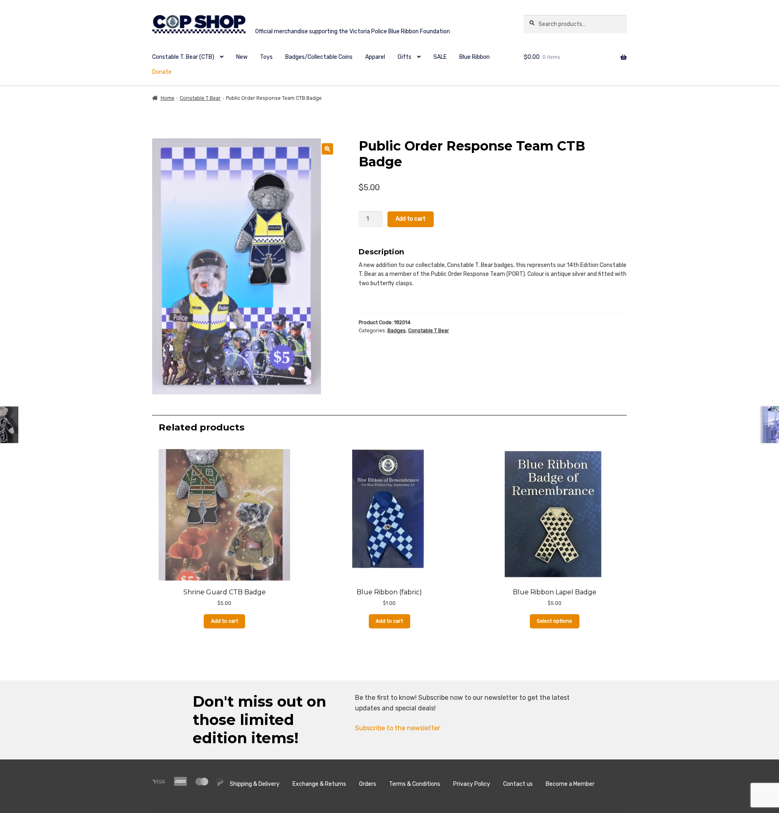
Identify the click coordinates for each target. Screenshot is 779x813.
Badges (396, 330)
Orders (367, 784)
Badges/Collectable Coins (319, 57)
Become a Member (570, 784)
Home (167, 98)
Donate (162, 72)
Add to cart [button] (224, 621)
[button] (327, 149)
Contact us (518, 784)
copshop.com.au (327, 25)
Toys (266, 57)
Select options (554, 621)
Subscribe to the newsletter (397, 728)
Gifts (404, 57)
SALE (440, 57)
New (241, 57)
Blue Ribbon (474, 57)
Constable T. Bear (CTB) (183, 57)
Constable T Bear (200, 98)
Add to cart (411, 218)
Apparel (375, 57)
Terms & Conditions (414, 784)
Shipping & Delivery (255, 784)
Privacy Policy (471, 784)
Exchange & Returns (319, 784)
